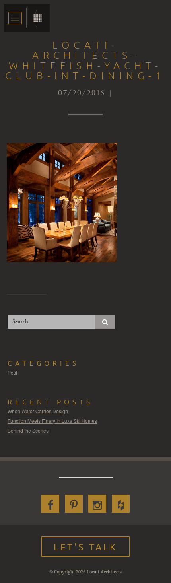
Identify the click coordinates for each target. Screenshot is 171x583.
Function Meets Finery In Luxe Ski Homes (52, 420)
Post (12, 372)
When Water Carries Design (38, 411)
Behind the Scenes (28, 430)
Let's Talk (85, 546)
